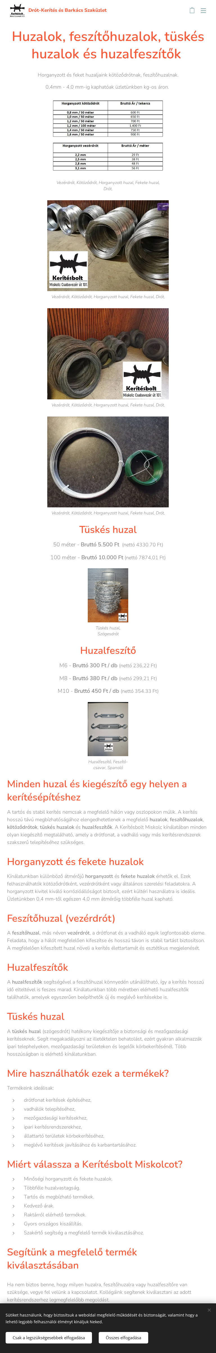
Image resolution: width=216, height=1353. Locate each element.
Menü (203, 10)
